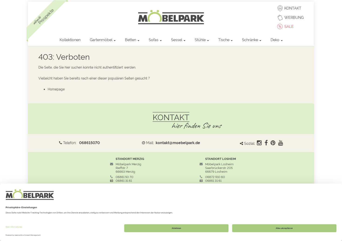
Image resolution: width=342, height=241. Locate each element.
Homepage (56, 89)
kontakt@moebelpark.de (178, 142)
